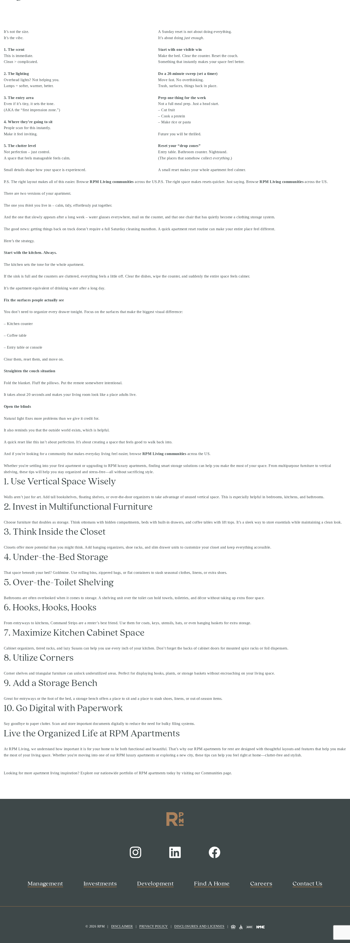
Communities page (216, 773)
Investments (100, 884)
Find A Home (212, 884)
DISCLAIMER (122, 926)
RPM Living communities (112, 182)
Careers (261, 884)
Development (155, 884)
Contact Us (307, 884)
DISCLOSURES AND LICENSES (199, 926)
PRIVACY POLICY (153, 926)
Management (45, 884)
